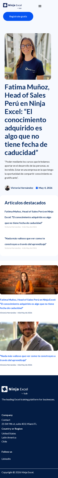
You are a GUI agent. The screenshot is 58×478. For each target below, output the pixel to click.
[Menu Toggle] (39, 6)
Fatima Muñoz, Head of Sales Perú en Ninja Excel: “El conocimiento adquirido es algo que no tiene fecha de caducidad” (29, 217)
